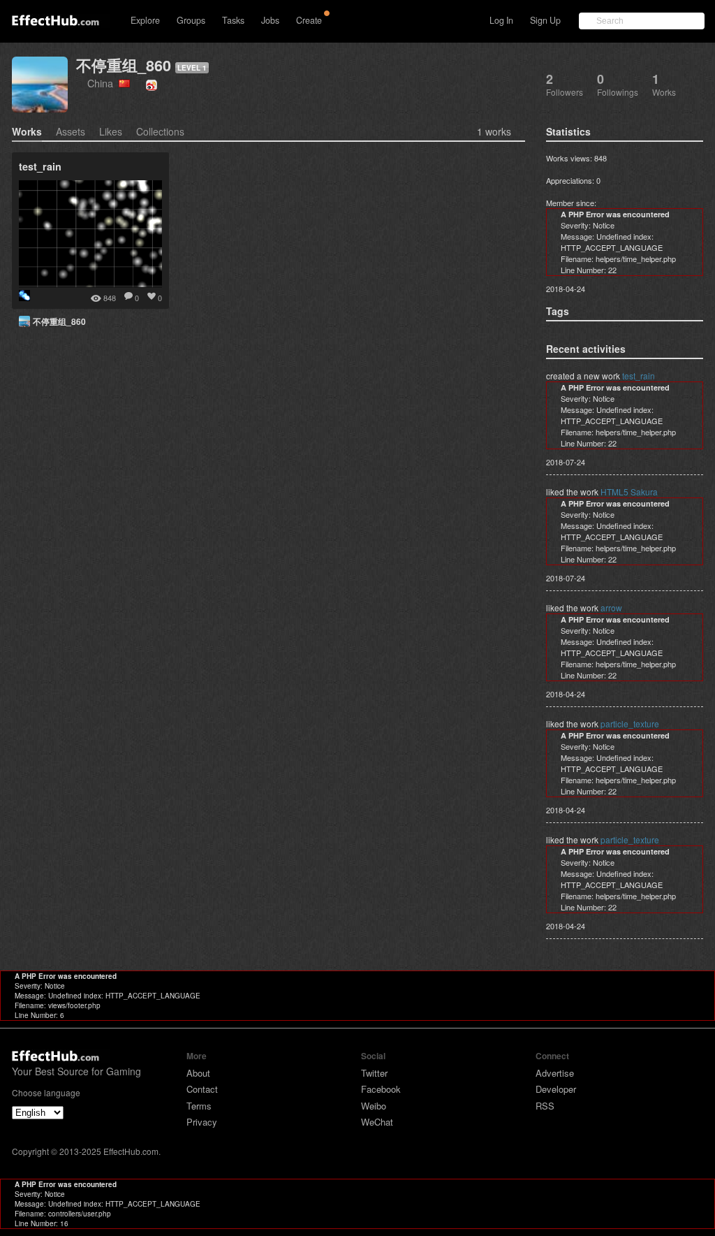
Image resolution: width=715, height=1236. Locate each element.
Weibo (373, 1105)
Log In (501, 20)
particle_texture (629, 723)
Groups (191, 20)
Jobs (270, 20)
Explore (145, 20)
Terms (199, 1105)
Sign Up (545, 20)
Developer (556, 1089)
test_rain (638, 375)
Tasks (233, 20)
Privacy (201, 1121)
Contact (202, 1089)
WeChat (377, 1121)
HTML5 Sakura (629, 491)
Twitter (374, 1072)
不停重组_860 (123, 65)
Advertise (555, 1072)
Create (309, 20)
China (103, 82)
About (198, 1072)
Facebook (381, 1089)
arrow (611, 607)
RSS (545, 1105)
